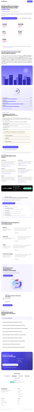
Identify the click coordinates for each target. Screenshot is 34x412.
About (18, 400)
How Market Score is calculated (7, 108)
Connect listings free (27, 188)
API (18, 395)
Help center (2, 405)
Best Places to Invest (4, 401)
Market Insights (20, 390)
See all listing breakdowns (7, 275)
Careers (19, 401)
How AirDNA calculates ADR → (22, 172)
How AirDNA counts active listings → (6, 166)
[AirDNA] (4, 1)
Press (18, 402)
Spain (2, 4)
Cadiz (4, 4)
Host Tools (19, 392)
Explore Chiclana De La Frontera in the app (8, 18)
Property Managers (20, 396)
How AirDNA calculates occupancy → (6, 173)
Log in (25, 1)
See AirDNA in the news (17, 380)
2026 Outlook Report (4, 402)
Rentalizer (19, 391)
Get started (29, 1)
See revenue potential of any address (25, 18)
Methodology (3, 400)
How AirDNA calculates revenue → (22, 165)
